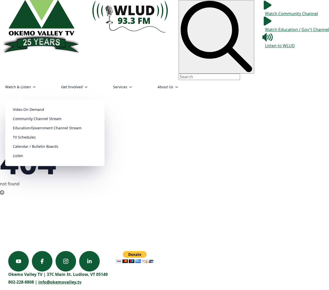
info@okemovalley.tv (59, 282)
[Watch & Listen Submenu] (36, 87)
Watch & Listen (18, 86)
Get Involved (72, 86)
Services (120, 86)
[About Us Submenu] (178, 87)
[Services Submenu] (132, 87)
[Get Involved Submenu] (88, 87)
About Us (165, 86)
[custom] (18, 261)
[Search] (216, 37)
